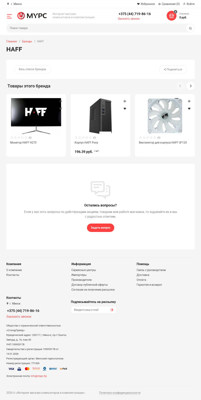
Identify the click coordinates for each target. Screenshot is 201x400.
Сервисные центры (83, 270)
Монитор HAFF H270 (23, 142)
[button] (190, 86)
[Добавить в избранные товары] (60, 108)
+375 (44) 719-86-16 (135, 14)
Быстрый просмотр (36, 116)
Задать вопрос (100, 227)
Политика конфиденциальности (120, 392)
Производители (81, 279)
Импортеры (79, 274)
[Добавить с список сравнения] (60, 101)
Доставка (143, 274)
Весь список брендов (32, 69)
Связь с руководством (151, 270)
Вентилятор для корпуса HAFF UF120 (163, 142)
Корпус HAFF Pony (86, 142)
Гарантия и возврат (149, 284)
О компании (14, 270)
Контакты (12, 274)
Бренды (27, 41)
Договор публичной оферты (89, 284)
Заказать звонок (129, 18)
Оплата (141, 279)
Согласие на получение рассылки (93, 289)
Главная (11, 41)
